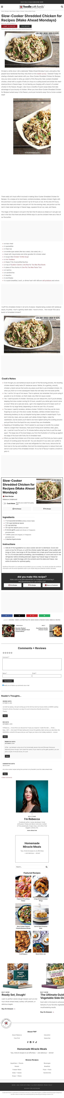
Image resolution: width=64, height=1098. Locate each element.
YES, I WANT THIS (45, 563)
